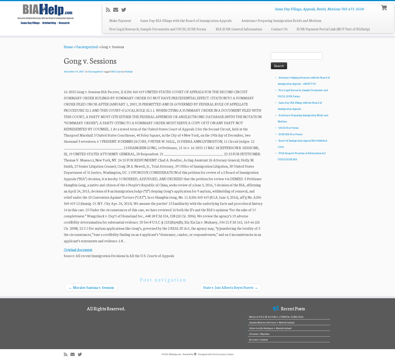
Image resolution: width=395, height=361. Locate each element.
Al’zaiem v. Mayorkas (259, 333)
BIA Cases (116, 71)
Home (68, 46)
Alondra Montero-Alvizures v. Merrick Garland (271, 322)
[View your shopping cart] (384, 7)
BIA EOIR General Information (239, 28)
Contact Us (279, 28)
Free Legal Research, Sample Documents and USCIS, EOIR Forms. (158, 28)
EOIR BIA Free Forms (290, 134)
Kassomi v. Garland (258, 339)
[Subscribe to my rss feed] (109, 9)
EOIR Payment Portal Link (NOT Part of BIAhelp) (333, 28)
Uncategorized (86, 46)
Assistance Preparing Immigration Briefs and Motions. (281, 20)
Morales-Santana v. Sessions (91, 287)
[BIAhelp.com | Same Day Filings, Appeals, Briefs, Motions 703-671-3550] (45, 13)
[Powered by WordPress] (195, 353)
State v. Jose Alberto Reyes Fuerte (230, 287)
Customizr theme (224, 354)
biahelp (129, 71)
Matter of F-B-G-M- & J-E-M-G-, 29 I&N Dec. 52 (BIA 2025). (276, 316)
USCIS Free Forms (288, 127)
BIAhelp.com (175, 354)
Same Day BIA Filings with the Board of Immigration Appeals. (186, 20)
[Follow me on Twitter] (125, 9)
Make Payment (120, 20)
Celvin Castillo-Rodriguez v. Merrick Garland (270, 328)
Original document (78, 249)
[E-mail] (117, 9)
